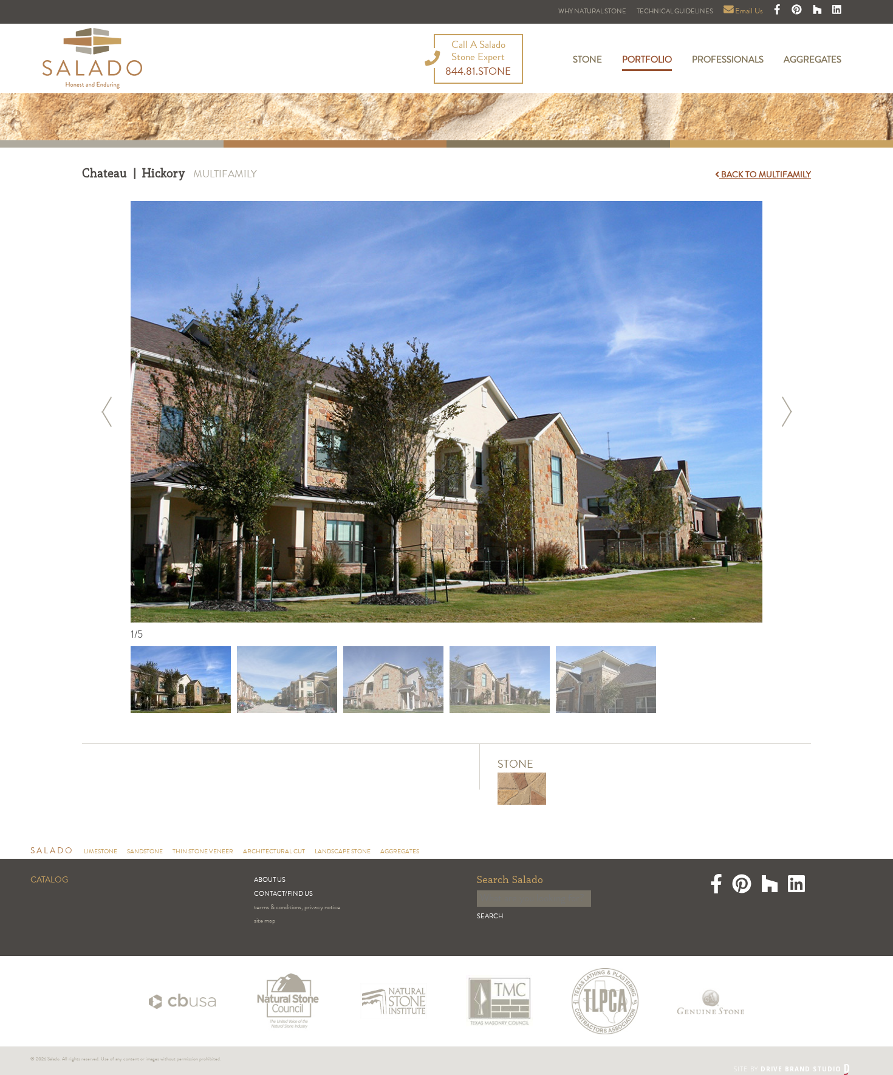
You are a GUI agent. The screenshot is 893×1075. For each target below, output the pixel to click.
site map (264, 921)
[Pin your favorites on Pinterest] (798, 12)
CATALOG (49, 880)
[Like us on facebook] (778, 12)
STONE (587, 61)
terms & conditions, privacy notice (297, 907)
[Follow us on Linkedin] (836, 12)
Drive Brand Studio (802, 1069)
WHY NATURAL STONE (592, 12)
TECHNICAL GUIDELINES (675, 12)
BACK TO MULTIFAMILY (765, 175)
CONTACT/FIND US (283, 894)
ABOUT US (270, 880)
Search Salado (510, 880)
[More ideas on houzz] (818, 12)
